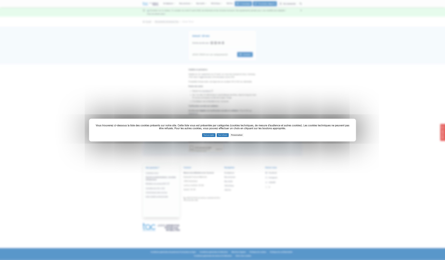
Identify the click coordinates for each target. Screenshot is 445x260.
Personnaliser (237, 135)
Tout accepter (208, 135)
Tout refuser (222, 135)
